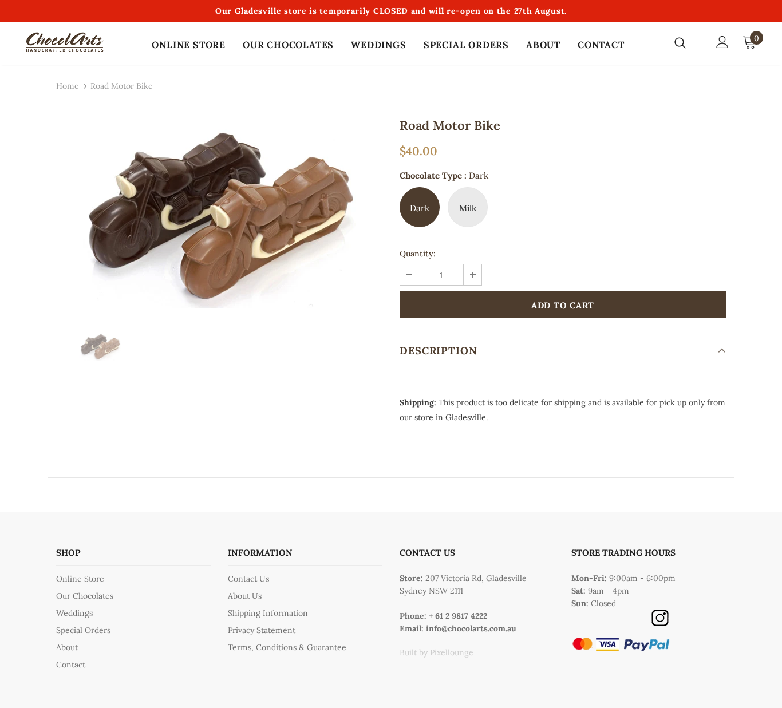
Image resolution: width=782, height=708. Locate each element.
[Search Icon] (687, 42)
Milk (467, 208)
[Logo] (65, 42)
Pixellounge (451, 652)
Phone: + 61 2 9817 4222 (443, 616)
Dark (419, 208)
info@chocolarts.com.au (471, 628)
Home (67, 86)
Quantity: (418, 253)
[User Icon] (722, 42)
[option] (219, 214)
